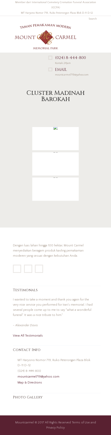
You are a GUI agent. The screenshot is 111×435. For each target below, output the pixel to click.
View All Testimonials (28, 335)
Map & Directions (30, 382)
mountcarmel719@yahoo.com (38, 376)
